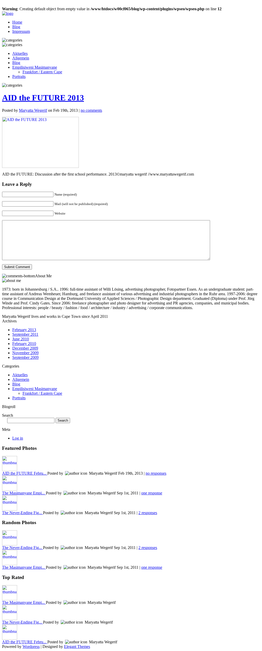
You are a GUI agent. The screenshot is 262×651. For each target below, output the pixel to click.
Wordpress (31, 646)
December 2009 (25, 348)
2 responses (147, 513)
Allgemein (20, 58)
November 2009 (25, 353)
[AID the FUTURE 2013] (40, 166)
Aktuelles (20, 53)
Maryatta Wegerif (33, 110)
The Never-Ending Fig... (22, 513)
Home (17, 22)
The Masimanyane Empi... (24, 493)
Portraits (19, 76)
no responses (156, 473)
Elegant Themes (77, 646)
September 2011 (25, 334)
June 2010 (20, 339)
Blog (16, 27)
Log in (17, 438)
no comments (91, 110)
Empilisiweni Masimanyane (34, 67)
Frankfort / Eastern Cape (42, 72)
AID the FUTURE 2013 (43, 97)
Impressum (21, 31)
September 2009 (25, 357)
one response (151, 493)
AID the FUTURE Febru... (24, 473)
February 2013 (24, 330)
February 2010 (24, 343)
